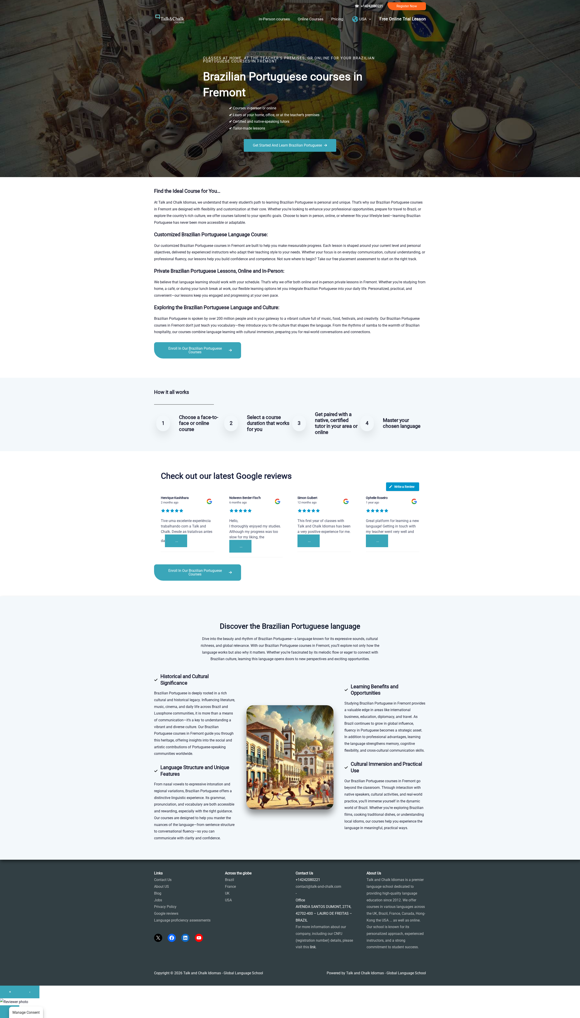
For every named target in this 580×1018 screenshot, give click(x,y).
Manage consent (26, 1012)
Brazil (229, 880)
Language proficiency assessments (182, 920)
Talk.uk (198, 368)
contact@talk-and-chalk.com (318, 886)
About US (161, 886)
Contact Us (163, 880)
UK (227, 893)
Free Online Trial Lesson (402, 19)
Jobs (158, 900)
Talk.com (184, 368)
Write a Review (404, 487)
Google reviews (166, 913)
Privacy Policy (165, 907)
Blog (157, 893)
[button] (406, 6)
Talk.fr (159, 368)
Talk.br (170, 368)
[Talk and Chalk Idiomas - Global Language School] (170, 19)
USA (228, 900)
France (230, 886)
